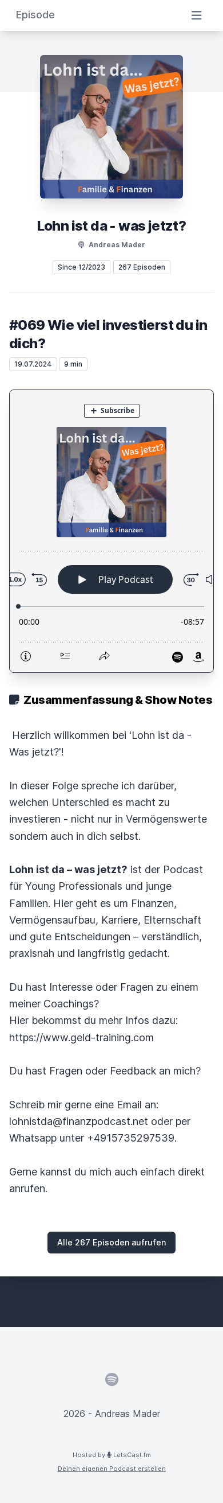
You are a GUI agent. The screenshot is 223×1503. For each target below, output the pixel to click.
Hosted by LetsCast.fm (112, 1455)
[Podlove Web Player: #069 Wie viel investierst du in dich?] (111, 531)
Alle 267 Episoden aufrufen (111, 1242)
